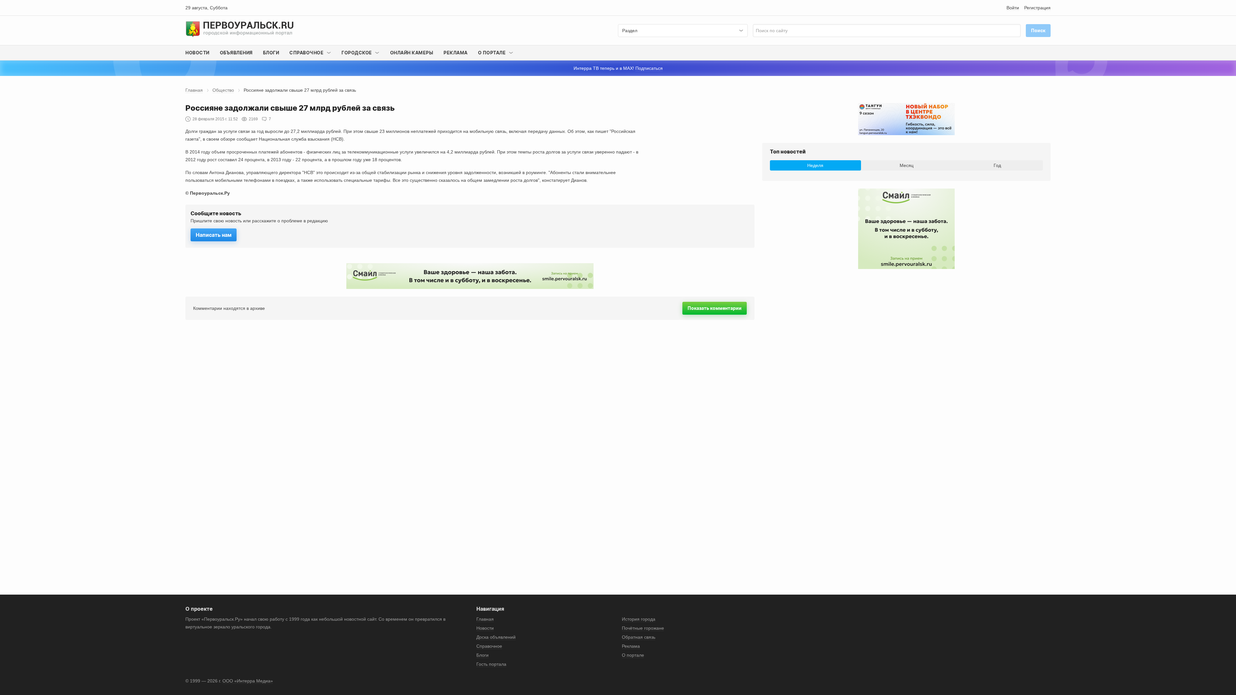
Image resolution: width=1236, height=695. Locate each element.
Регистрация (1037, 7)
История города (638, 619)
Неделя (815, 165)
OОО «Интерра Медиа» (247, 680)
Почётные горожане (643, 628)
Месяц (906, 165)
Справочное (489, 646)
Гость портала (491, 664)
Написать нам (213, 235)
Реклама (456, 52)
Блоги (271, 52)
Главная (194, 90)
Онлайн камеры (412, 52)
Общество (223, 90)
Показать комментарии (715, 308)
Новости (197, 52)
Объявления (236, 52)
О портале (633, 655)
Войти (1013, 7)
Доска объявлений (496, 637)
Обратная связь (638, 637)
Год (997, 165)
